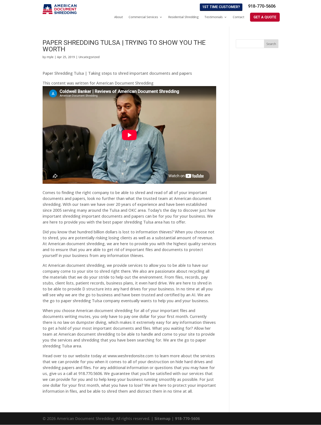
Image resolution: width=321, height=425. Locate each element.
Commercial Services (143, 17)
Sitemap (162, 418)
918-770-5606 (262, 6)
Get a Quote (265, 17)
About (118, 17)
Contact (238, 17)
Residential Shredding (183, 17)
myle (50, 57)
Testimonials (213, 17)
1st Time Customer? (221, 7)
